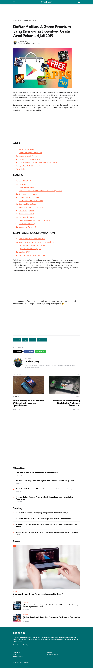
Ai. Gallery (23, 169)
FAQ (14, 654)
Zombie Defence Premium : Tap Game (34, 220)
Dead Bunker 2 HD (26, 214)
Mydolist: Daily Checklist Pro (30, 166)
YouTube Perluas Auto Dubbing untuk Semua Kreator (37, 472)
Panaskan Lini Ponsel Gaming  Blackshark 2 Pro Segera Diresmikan (66, 403)
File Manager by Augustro (29, 159)
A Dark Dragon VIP (26, 210)
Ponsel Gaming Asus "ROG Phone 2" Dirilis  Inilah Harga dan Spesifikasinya (28, 403)
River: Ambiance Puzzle (28, 204)
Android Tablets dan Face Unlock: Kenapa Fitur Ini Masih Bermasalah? (43, 519)
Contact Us (16, 653)
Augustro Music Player (28, 156)
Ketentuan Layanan (52, 654)
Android (17, 340)
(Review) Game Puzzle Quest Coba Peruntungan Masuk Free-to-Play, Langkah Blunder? (51, 618)
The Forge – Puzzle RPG (28, 184)
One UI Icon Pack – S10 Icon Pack (32, 239)
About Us (49, 653)
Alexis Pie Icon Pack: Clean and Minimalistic (36, 242)
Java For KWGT (25, 252)
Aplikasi (17, 20)
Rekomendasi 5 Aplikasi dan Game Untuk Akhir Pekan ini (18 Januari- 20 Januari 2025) (47, 533)
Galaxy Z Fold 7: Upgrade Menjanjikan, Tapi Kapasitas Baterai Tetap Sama (45, 481)
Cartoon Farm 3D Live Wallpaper (32, 245)
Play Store (42, 340)
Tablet (34, 20)
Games (33, 340)
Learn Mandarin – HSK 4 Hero (31, 200)
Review (15, 591)
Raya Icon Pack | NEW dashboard (32, 255)
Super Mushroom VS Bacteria (31, 207)
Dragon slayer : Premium (29, 194)
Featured (17, 396)
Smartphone (27, 20)
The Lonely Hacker (26, 187)
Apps (25, 340)
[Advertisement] (46, 11)
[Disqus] (46, 437)
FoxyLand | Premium (27, 217)
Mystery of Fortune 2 (27, 227)
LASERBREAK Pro (26, 181)
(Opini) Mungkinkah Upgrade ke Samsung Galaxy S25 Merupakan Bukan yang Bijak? (46, 525)
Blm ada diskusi (30, 43)
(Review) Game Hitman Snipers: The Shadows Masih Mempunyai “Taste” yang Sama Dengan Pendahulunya (50, 606)
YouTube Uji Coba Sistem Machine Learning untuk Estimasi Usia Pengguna (45, 489)
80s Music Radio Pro (27, 149)
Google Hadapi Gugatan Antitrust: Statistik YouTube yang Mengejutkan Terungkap (44, 498)
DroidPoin (46, 2)
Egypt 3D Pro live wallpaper (30, 249)
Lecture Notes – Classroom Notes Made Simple (38, 162)
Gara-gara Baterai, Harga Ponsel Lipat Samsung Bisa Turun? (38, 594)
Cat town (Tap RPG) (27, 224)
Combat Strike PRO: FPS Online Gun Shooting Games (40, 191)
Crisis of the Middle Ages (29, 197)
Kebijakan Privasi (18, 656)
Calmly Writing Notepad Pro (30, 152)
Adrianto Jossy (23, 42)
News (21, 20)
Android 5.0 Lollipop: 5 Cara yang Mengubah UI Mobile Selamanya (42, 513)
